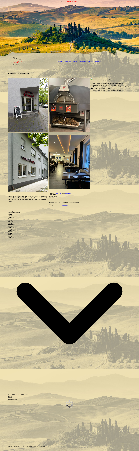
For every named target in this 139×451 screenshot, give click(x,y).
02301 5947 (68, 193)
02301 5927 (58, 193)
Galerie (75, 61)
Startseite (60, 61)
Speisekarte (68, 61)
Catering (90, 61)
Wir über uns (82, 61)
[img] (69, 28)
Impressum (97, 61)
